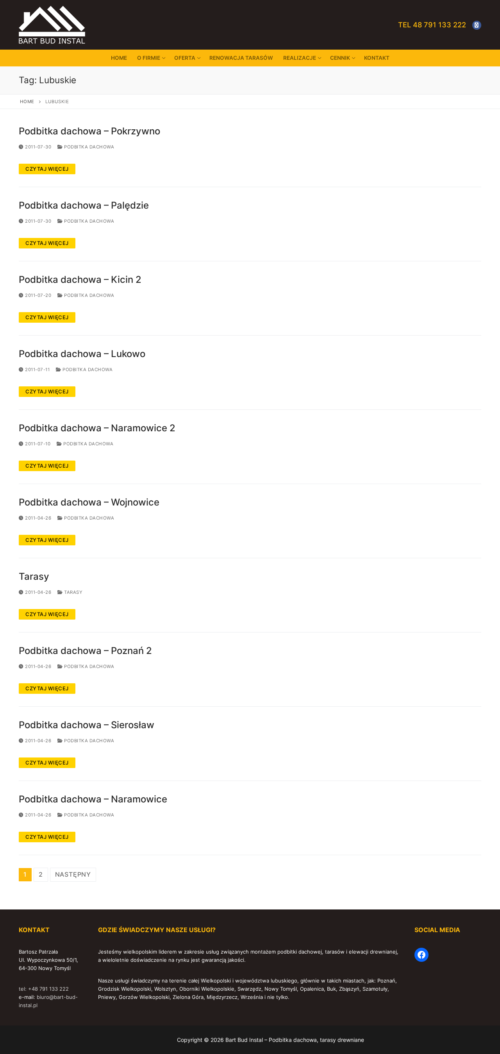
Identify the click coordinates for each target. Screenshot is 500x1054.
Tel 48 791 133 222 (432, 24)
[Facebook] (476, 25)
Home (27, 101)
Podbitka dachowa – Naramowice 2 (97, 428)
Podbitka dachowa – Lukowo (82, 353)
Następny (73, 874)
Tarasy (34, 576)
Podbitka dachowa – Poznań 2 (85, 650)
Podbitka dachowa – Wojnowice (89, 502)
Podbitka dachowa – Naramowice (93, 799)
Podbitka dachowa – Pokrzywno (89, 131)
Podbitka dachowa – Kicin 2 (80, 279)
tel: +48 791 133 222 (44, 989)
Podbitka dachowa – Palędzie (84, 205)
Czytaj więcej (47, 169)
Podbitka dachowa (88, 147)
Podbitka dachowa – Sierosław (86, 725)
